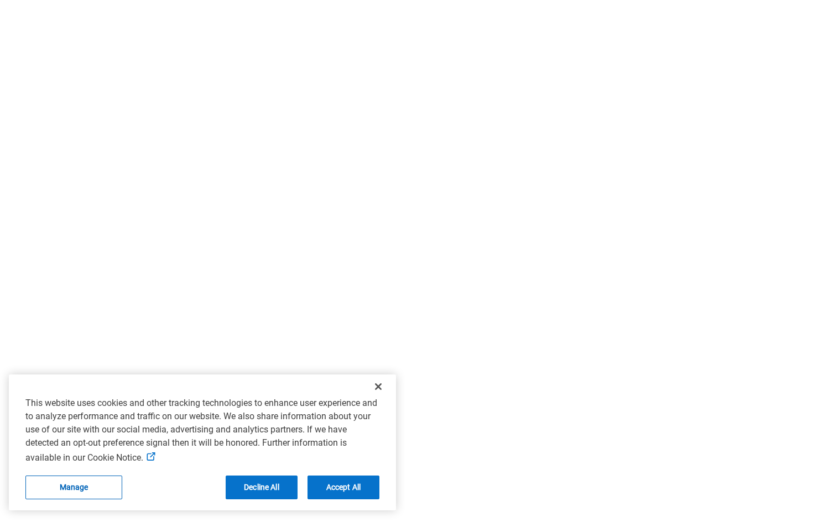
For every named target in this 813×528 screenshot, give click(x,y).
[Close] (378, 386)
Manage (74, 487)
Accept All (343, 487)
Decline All (261, 487)
